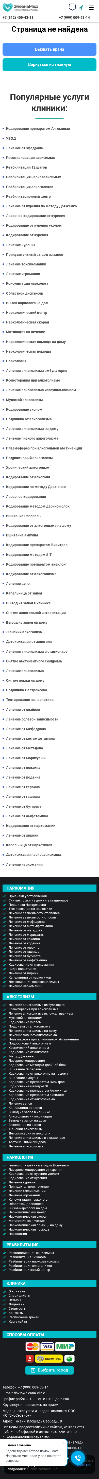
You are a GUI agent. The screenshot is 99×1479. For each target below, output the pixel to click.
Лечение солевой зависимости (32, 719)
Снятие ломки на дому (25, 680)
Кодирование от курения (27, 235)
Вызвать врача (49, 49)
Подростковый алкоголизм (29, 458)
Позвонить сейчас (41, 770)
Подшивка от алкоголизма (29, 419)
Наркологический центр (26, 313)
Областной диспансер (24, 293)
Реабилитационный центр (28, 196)
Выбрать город (53, 1370)
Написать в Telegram (54, 770)
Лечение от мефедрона (26, 729)
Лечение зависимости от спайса (34, 913)
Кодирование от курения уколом (34, 225)
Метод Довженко (22, 1056)
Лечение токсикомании (26, 264)
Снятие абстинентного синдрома (34, 661)
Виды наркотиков (22, 969)
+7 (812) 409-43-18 (18, 17)
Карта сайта (18, 1321)
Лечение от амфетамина (27, 816)
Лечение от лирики (22, 835)
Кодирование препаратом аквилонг (36, 564)
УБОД (11, 138)
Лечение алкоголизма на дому (32, 429)
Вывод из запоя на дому (26, 622)
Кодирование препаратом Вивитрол (37, 545)
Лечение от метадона (24, 748)
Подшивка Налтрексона (26, 690)
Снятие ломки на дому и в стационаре (38, 900)
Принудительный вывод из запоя (34, 254)
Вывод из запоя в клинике (28, 603)
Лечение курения (21, 245)
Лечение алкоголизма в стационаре (37, 652)
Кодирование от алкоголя (28, 477)
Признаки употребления (28, 896)
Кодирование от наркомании (30, 826)
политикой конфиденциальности (48, 765)
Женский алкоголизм (24, 632)
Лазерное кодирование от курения (35, 216)
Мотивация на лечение (25, 332)
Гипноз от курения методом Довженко (39, 1165)
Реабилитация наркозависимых (33, 177)
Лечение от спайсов (23, 710)
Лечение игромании (23, 274)
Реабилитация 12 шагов (26, 167)
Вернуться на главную (49, 64)
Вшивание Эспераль (23, 516)
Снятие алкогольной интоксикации (36, 613)
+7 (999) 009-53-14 (74, 17)
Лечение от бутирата (24, 806)
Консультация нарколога (27, 283)
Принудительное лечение (29, 1186)
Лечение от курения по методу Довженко (41, 206)
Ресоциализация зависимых (30, 158)
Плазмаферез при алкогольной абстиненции (44, 448)
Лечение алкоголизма (25, 671)
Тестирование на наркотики (30, 700)
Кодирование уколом (24, 409)
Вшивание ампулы (22, 535)
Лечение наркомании (24, 864)
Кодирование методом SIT (29, 555)
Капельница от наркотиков (29, 845)
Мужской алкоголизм (24, 400)
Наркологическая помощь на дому (36, 342)
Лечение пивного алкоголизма (32, 438)
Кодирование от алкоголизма (31, 574)
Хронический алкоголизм (28, 467)
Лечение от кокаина (23, 768)
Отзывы (15, 1300)
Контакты (16, 1313)
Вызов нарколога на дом (27, 303)
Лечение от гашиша (23, 797)
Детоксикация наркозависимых (33, 855)
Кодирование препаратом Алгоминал (38, 129)
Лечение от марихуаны (26, 758)
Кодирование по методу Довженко (36, 487)
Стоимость (17, 1308)
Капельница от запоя (24, 593)
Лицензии (17, 1304)
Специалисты (19, 1295)
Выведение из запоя (25, 1125)
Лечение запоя (18, 584)
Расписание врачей (24, 1317)
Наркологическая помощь (28, 351)
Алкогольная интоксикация (30, 1116)
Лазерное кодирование (26, 497)
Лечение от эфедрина (24, 148)
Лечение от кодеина (23, 777)
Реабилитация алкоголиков (29, 187)
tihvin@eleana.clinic (29, 1393)
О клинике (17, 1291)
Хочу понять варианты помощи (49, 758)
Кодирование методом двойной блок (38, 506)
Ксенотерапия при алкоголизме (33, 380)
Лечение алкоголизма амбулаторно (36, 371)
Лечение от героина (23, 787)
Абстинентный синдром (27, 1142)
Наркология (16, 361)
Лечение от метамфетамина (30, 738)
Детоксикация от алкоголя (29, 642)
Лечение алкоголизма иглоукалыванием (41, 390)
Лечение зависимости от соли (32, 917)
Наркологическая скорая (27, 322)
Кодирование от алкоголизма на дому (38, 526)
